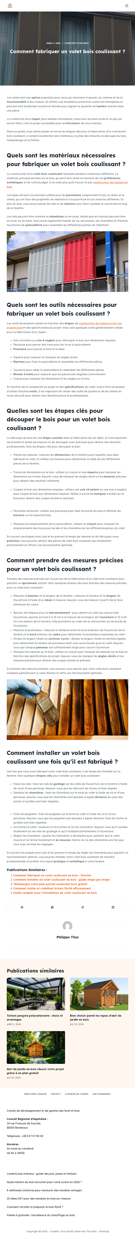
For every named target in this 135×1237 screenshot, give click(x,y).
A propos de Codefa (76, 1094)
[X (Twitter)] (52, 907)
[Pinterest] (83, 907)
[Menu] (126, 5)
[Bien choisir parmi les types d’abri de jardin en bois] (99, 994)
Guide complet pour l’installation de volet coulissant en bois (55, 892)
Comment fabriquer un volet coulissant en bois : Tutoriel (52, 875)
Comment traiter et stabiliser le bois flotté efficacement (52, 888)
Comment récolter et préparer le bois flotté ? (35, 1207)
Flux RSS (91, 1231)
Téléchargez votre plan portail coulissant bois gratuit (50, 884)
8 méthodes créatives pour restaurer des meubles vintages (44, 1190)
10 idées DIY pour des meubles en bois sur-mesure (39, 1198)
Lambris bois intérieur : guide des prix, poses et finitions (41, 1173)
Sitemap (104, 1231)
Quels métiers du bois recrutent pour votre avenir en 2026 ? (44, 1182)
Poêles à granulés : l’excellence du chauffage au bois (41, 1215)
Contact (56, 1094)
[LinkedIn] (113, 907)
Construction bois (77, 43)
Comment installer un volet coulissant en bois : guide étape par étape (61, 879)
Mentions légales (35, 1094)
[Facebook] (22, 907)
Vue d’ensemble (101, 1094)
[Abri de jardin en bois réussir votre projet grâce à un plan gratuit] (36, 1047)
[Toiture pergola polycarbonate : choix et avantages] (36, 994)
